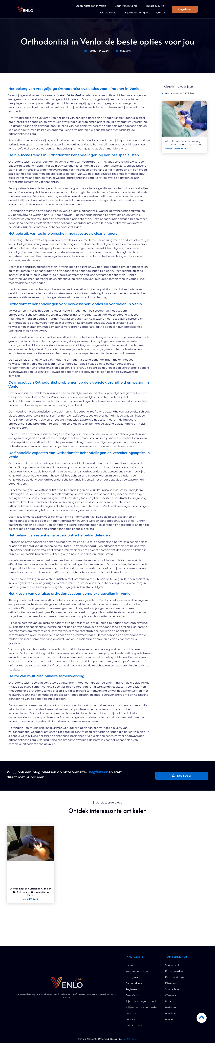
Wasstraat (171, 995)
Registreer (132, 989)
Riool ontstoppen (175, 977)
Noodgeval (132, 977)
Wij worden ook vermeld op (142, 1007)
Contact (161, 12)
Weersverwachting (137, 971)
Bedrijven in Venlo (126, 5)
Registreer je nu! (176, 148)
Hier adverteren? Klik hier (180, 93)
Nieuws (130, 965)
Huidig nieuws (155, 5)
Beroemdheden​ (135, 983)
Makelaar (170, 1013)
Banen (169, 1019)
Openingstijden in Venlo (91, 5)
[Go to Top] (201, 1017)
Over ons (131, 1013)
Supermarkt (172, 965)
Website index (134, 1025)
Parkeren (170, 1007)
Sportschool (172, 989)
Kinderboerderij (174, 971)
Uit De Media (108, 12)
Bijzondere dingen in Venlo (141, 1001)
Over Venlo (132, 995)
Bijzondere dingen (136, 12)
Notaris (169, 1001)
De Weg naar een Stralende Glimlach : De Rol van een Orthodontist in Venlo (30, 892)
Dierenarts (171, 983)
